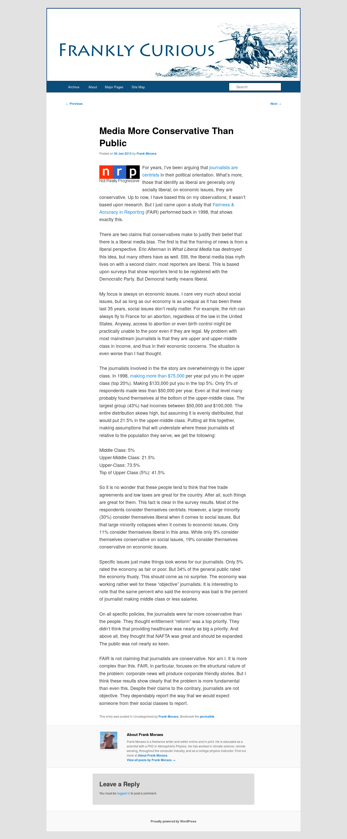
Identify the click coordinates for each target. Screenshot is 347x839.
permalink (207, 716)
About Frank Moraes (152, 755)
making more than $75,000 (157, 375)
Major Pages (114, 86)
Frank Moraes (146, 153)
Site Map (138, 86)
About (92, 86)
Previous (74, 103)
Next (276, 103)
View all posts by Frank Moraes (151, 760)
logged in (123, 793)
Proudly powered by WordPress (173, 821)
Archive (73, 86)
